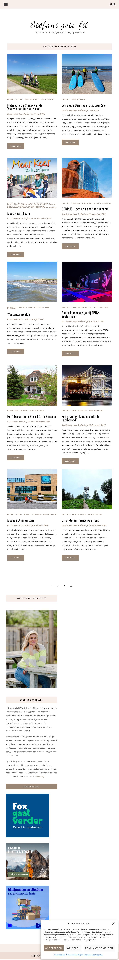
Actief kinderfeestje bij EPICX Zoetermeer (80, 314)
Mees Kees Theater (19, 213)
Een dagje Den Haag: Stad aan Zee (83, 105)
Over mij (40, 776)
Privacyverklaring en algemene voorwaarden (84, 955)
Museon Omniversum (20, 520)
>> (71, 586)
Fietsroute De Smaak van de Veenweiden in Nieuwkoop (24, 106)
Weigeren (74, 948)
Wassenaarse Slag (18, 314)
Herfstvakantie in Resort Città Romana (31, 416)
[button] (113, 923)
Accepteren (53, 948)
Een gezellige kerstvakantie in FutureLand (81, 418)
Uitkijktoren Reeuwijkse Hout (80, 520)
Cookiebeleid (59, 955)
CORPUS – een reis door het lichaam (85, 208)
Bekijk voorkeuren (99, 948)
